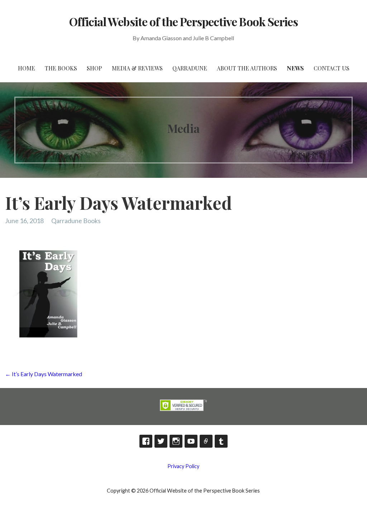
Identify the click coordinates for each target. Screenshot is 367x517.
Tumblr (221, 441)
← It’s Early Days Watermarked (43, 373)
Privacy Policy (183, 466)
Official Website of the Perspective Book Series (183, 21)
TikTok (206, 441)
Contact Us (331, 68)
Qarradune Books (76, 221)
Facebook (145, 441)
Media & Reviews (137, 68)
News (295, 68)
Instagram (176, 441)
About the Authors (247, 68)
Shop (94, 68)
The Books (61, 68)
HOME (26, 68)
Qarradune (189, 68)
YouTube (191, 441)
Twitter (160, 441)
